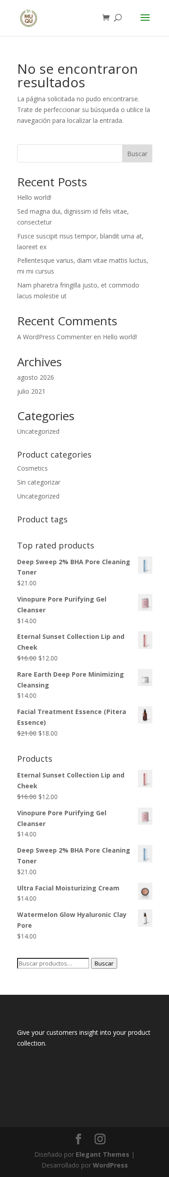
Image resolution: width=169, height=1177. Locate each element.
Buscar (137, 153)
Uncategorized (38, 431)
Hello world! (34, 197)
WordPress (110, 1165)
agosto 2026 (35, 377)
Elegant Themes (102, 1154)
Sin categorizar (38, 482)
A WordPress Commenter (54, 336)
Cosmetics (32, 468)
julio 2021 (31, 391)
